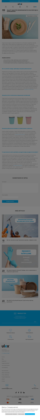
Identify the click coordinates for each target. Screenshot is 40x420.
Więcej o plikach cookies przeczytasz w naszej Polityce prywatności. (13, 411)
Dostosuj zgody (21, 414)
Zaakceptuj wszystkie (30, 414)
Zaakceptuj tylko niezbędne (11, 414)
